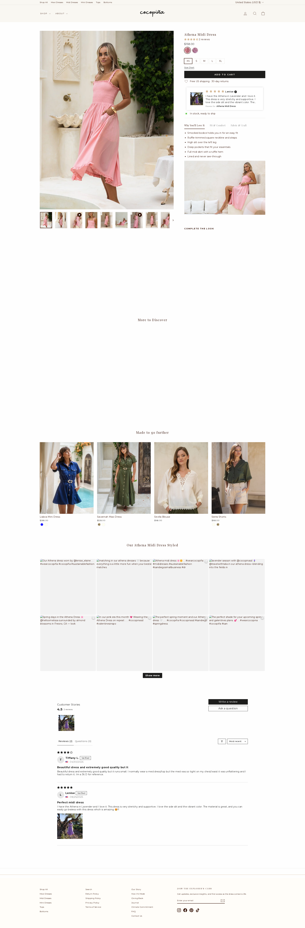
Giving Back (137, 898)
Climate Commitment (142, 907)
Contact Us (136, 916)
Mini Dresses (87, 2)
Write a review (228, 701)
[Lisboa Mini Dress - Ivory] (46, 524)
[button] (191, 39)
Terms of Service (93, 907)
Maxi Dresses (57, 2)
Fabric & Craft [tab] (239, 125)
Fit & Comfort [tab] (218, 125)
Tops (98, 2)
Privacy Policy (92, 902)
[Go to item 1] (66, 723)
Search (88, 889)
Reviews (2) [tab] (65, 741)
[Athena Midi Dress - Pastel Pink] (186, 284)
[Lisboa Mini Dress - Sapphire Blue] (41, 524)
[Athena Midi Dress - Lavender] (190, 284)
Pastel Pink (187, 50)
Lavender (195, 50)
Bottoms (108, 2)
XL (220, 61)
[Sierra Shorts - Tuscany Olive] (218, 524)
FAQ (133, 911)
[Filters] (222, 741)
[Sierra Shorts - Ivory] (213, 524)
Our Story (136, 889)
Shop (44, 13)
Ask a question (228, 708)
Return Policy (92, 894)
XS (188, 61)
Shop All (44, 2)
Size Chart (189, 67)
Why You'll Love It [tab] (194, 125)
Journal (135, 902)
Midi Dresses (72, 2)
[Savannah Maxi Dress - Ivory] (103, 524)
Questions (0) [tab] (83, 741)
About (60, 13)
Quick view (66, 398)
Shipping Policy (93, 898)
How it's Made (138, 894)
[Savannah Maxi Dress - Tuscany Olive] (99, 524)
